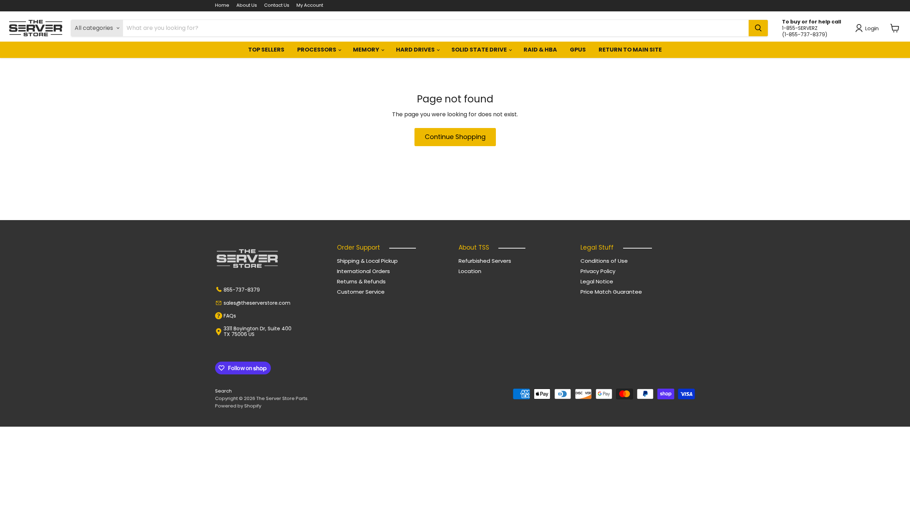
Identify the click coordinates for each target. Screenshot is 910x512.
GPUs (578, 50)
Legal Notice (596, 281)
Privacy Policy (597, 271)
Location (470, 271)
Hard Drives (416, 50)
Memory (366, 50)
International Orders (363, 271)
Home (222, 5)
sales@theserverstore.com (257, 302)
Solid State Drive (479, 50)
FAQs (230, 315)
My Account (309, 5)
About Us (246, 5)
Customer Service (361, 291)
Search (223, 391)
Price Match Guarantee (611, 291)
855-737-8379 (242, 289)
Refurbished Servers (485, 261)
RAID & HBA (540, 50)
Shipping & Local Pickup (367, 261)
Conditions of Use (604, 261)
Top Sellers (266, 50)
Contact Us (276, 5)
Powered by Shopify (238, 405)
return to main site (630, 50)
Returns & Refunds (361, 281)
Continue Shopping (455, 136)
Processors (317, 50)
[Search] (758, 28)
